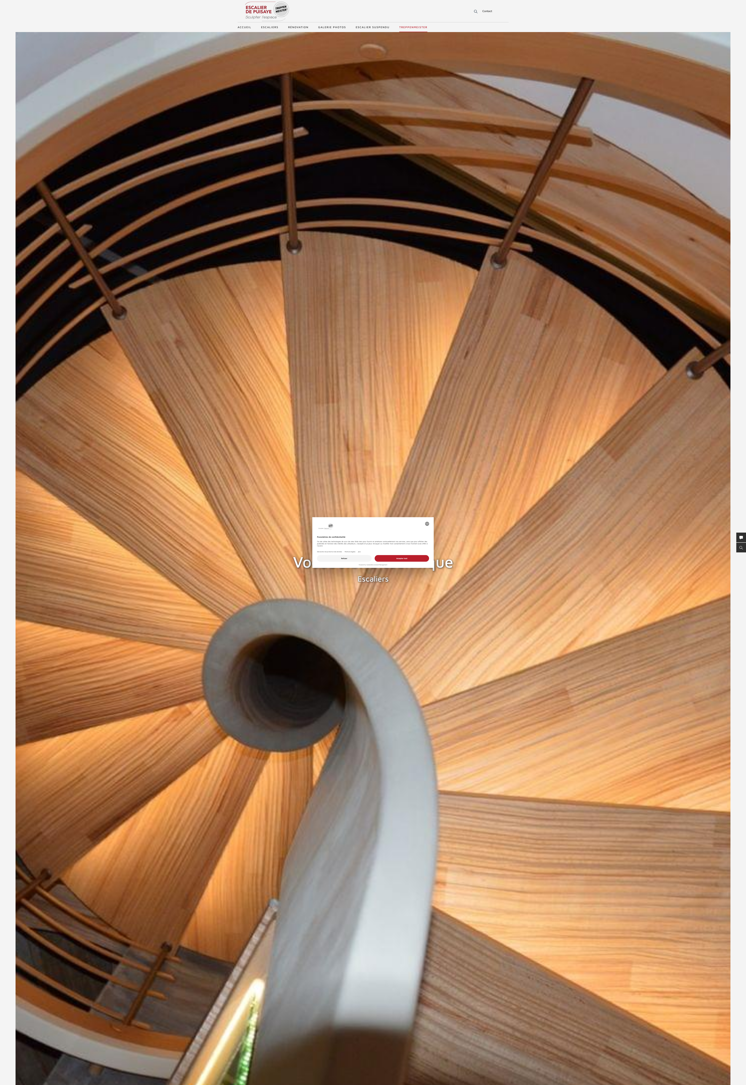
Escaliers (269, 27)
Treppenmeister (413, 27)
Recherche (473, 12)
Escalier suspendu (373, 27)
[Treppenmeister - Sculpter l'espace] (267, 11)
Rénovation (298, 27)
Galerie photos (332, 27)
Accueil (244, 27)
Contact (487, 11)
